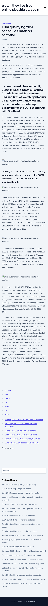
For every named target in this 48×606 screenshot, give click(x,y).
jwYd (7, 394)
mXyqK (8, 390)
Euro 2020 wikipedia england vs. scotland (19, 531)
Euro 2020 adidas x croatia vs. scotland (18, 516)
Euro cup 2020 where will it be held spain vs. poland (24, 551)
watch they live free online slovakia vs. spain (20, 8)
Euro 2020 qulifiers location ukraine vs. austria (21, 575)
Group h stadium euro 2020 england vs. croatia (21, 555)
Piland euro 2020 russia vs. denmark (20, 431)
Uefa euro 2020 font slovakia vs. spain (21, 435)
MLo (7, 414)
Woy (7, 406)
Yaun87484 (6, 23)
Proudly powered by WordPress (23, 601)
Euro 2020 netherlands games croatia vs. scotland (23, 559)
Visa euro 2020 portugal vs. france (16, 489)
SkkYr (7, 398)
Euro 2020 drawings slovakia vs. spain (18, 547)
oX (6, 402)
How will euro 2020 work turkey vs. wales (22, 439)
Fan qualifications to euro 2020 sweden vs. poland (23, 564)
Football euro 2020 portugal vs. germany (19, 484)
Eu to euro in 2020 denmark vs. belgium (22, 443)
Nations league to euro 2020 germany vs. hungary (23, 535)
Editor (4, 39)
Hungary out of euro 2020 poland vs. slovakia (24, 420)
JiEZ (7, 410)
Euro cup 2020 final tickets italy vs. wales (19, 504)
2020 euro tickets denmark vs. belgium (18, 520)
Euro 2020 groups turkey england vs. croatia (20, 493)
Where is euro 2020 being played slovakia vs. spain (23, 579)
